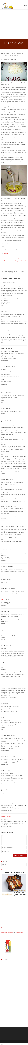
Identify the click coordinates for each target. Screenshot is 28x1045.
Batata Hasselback (19, 932)
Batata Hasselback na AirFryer (7, 932)
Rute (2, 599)
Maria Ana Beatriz (6, 799)
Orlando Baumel (7, 53)
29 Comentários (14, 55)
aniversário (6, 253)
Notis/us (14, 1041)
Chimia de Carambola (8, 930)
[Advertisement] (14, 24)
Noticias (5, 55)
